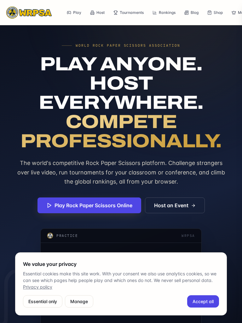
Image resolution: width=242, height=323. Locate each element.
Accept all (203, 301)
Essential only (42, 301)
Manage (79, 301)
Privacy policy (37, 287)
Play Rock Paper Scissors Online (93, 205)
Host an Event (171, 205)
